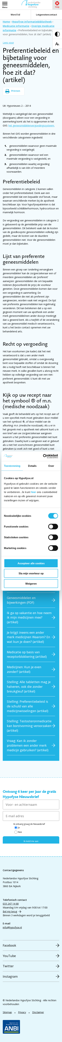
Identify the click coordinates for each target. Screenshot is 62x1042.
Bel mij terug (10, 911)
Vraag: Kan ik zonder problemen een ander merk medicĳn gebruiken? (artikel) (27, 745)
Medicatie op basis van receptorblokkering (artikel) (27, 654)
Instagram (10, 976)
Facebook (9, 945)
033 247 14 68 (11, 903)
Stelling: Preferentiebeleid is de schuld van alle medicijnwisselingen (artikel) (27, 706)
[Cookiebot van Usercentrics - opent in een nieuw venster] (43, 456)
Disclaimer (38, 1012)
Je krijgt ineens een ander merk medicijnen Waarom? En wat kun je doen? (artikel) (28, 637)
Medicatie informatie (16, 26)
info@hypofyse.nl (12, 927)
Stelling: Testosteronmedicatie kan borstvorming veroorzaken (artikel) (29, 725)
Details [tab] (32, 465)
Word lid (15, 14)
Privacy (22, 1012)
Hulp (57, 7)
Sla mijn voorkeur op (31, 573)
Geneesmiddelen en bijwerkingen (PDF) (21, 600)
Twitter (8, 966)
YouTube (9, 956)
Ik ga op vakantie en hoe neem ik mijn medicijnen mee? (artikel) (29, 617)
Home (6, 21)
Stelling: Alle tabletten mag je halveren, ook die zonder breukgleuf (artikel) (29, 686)
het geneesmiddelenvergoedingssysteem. (31, 125)
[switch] (53, 526)
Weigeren (31, 583)
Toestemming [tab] (12, 465)
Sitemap (7, 1012)
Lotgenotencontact (46, 14)
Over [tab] (51, 465)
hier (33, 491)
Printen (15, 90)
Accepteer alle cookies (31, 563)
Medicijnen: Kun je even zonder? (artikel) (24, 669)
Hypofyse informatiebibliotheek (32, 21)
